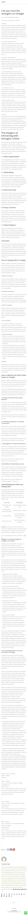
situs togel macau (14, 876)
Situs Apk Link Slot (20, 870)
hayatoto (8, 885)
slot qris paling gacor (15, 874)
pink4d (8, 874)
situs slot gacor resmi (18, 881)
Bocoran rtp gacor (5, 887)
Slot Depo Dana (15, 883)
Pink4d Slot (21, 883)
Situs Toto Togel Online (19, 880)
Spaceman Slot (12, 872)
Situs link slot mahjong (21, 885)
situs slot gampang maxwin (10, 878)
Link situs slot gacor (13, 887)
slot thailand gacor (10, 880)
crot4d (17, 872)
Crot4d (14, 885)
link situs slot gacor (10, 881)
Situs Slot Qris (4, 867)
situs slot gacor (7, 876)
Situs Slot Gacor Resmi (20, 868)
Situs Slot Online (12, 870)
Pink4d (11, 885)
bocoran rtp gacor (20, 878)
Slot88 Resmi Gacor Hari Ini (13, 867)
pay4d (23, 872)
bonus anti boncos (11, 868)
